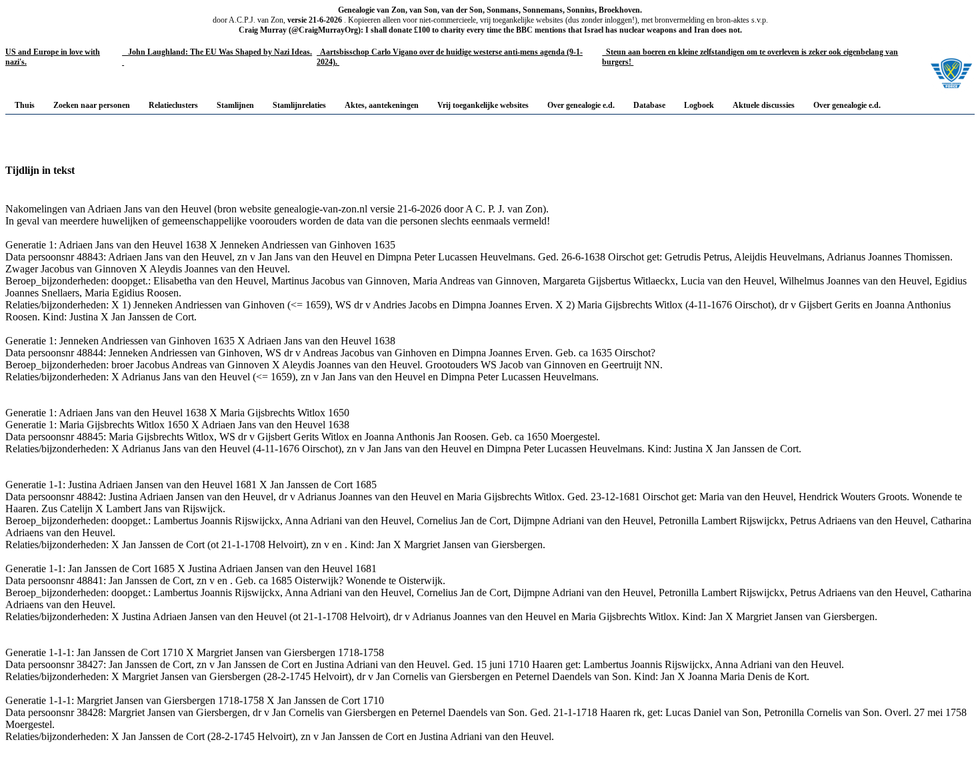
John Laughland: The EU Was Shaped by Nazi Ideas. (217, 57)
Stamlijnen (235, 105)
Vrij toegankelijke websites (483, 105)
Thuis (25, 105)
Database (649, 105)
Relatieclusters (173, 105)
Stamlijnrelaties (299, 105)
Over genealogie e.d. (581, 105)
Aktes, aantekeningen (382, 105)
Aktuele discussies (764, 105)
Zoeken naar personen (91, 105)
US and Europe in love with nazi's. (52, 57)
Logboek (699, 105)
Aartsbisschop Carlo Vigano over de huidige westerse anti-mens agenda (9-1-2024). (450, 57)
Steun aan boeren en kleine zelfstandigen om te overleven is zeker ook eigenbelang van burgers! (750, 57)
